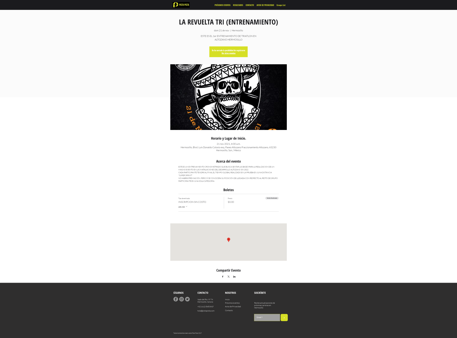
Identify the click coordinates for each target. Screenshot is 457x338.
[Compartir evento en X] (228, 277)
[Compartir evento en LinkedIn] (234, 277)
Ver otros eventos (229, 53)
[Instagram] (181, 299)
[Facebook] (175, 299)
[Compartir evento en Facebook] (223, 277)
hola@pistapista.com (205, 311)
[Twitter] (187, 299)
